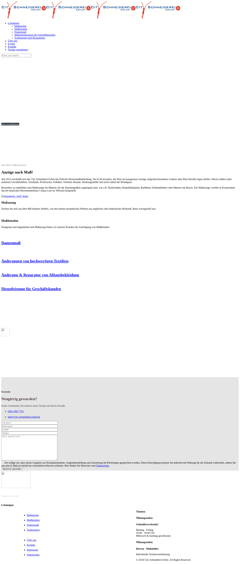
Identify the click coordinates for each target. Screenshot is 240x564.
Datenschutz (102, 465)
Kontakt (31, 545)
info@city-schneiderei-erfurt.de (24, 417)
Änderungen (33, 530)
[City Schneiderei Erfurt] (90, 17)
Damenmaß (33, 525)
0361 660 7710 (16, 411)
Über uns (31, 540)
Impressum (32, 549)
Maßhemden (33, 520)
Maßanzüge (33, 515)
